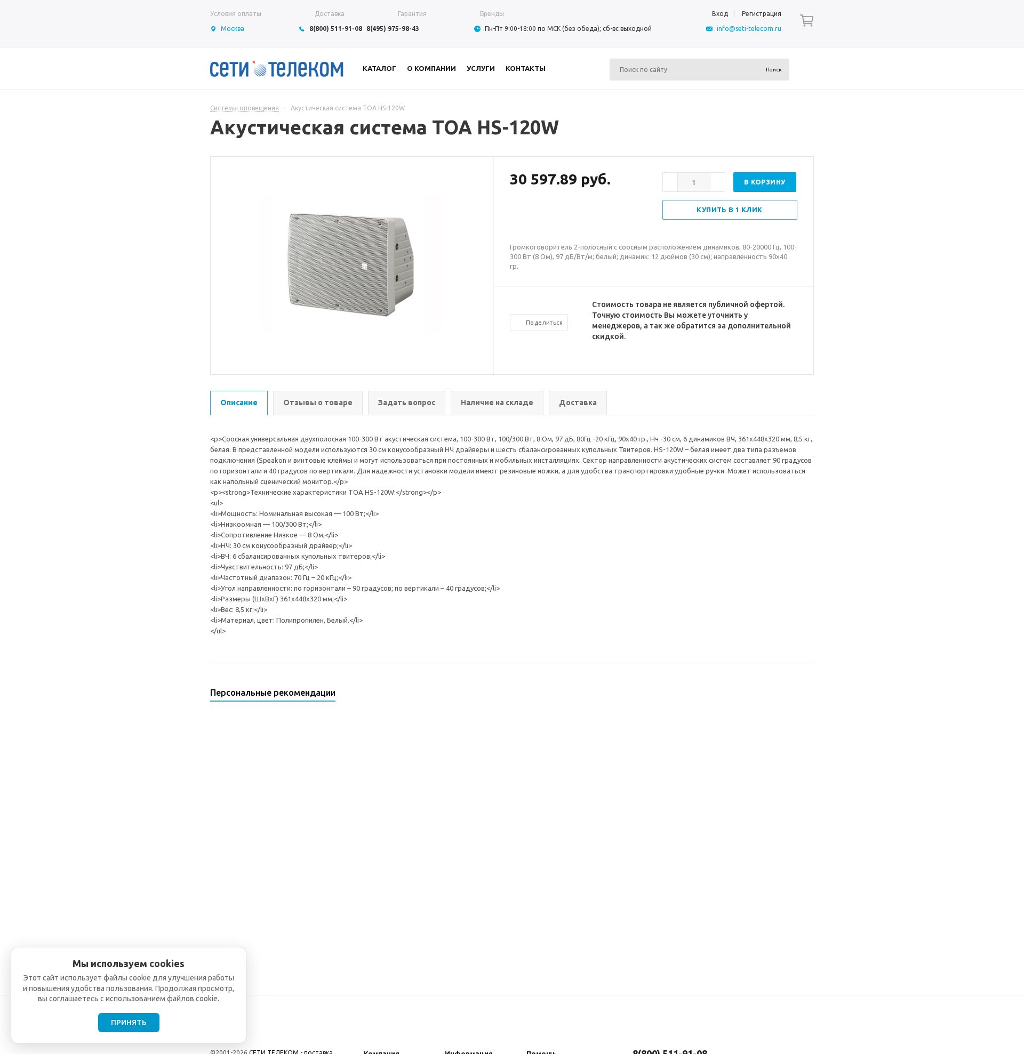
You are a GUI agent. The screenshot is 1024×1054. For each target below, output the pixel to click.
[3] (536, 213)
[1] (515, 213)
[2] (526, 213)
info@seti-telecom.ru (749, 28)
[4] (547, 213)
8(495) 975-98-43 (392, 28)
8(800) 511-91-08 (335, 28)
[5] (558, 213)
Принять (129, 1022)
